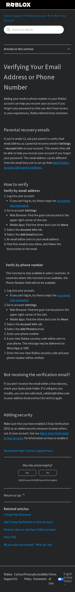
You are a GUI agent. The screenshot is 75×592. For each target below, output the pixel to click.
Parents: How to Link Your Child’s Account (30, 530)
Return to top (13, 495)
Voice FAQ (10, 537)
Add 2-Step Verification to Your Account (28, 522)
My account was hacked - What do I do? (28, 545)
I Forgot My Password (17, 514)
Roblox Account (37, 16)
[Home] (18, 4)
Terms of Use (52, 578)
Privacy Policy (28, 576)
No (47, 472)
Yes (27, 472)
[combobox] (34, 30)
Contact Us (19, 576)
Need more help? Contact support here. (28, 451)
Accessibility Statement (41, 576)
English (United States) (68, 577)
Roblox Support (13, 16)
